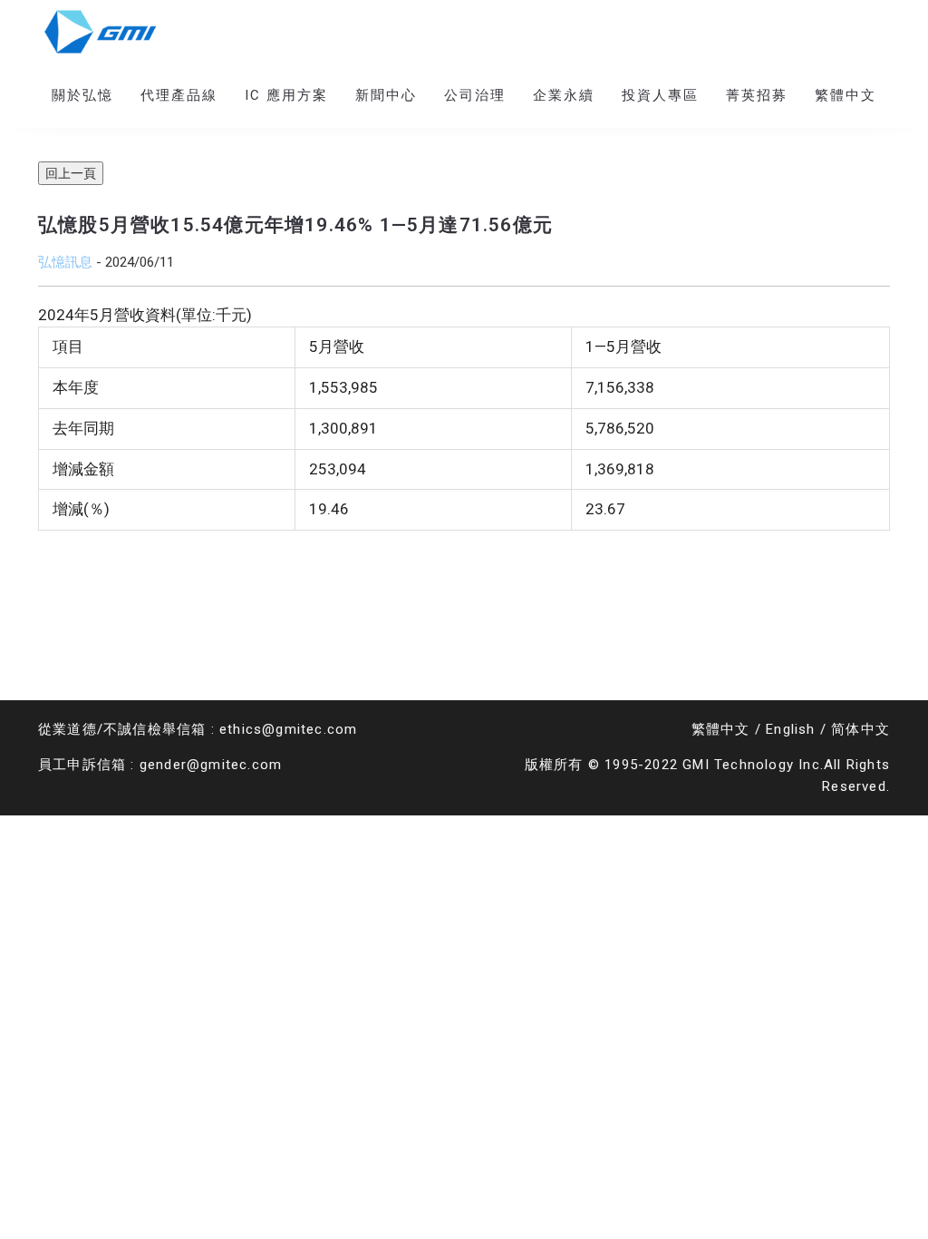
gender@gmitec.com (211, 764)
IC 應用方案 (286, 95)
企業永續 (563, 95)
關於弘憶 (82, 95)
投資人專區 (660, 95)
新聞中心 (386, 95)
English (790, 729)
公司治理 (475, 95)
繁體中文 (720, 729)
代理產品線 (179, 95)
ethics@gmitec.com (288, 729)
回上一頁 (70, 173)
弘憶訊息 (65, 261)
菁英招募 (757, 95)
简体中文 (860, 729)
